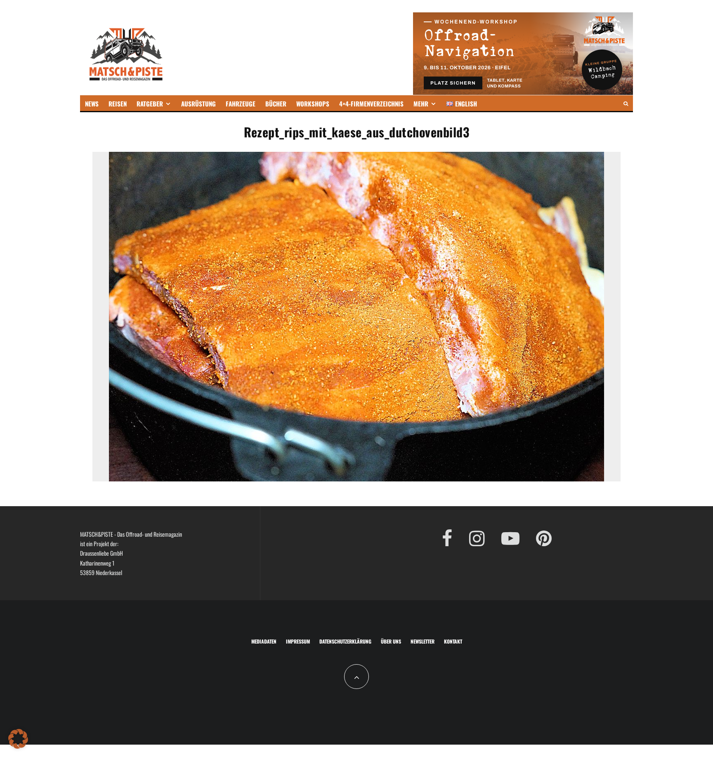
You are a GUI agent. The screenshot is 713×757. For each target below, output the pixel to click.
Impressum (298, 641)
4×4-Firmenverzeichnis (371, 103)
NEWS (92, 103)
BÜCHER (275, 103)
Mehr (420, 103)
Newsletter (422, 641)
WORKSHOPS (312, 103)
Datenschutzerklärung (345, 641)
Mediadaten (263, 641)
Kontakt (453, 641)
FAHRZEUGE (240, 103)
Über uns (391, 641)
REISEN (118, 103)
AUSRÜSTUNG (198, 103)
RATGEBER (150, 103)
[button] (18, 739)
